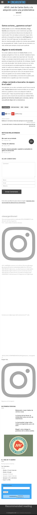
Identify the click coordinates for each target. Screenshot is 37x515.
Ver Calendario (5, 466)
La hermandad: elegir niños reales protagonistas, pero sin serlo (24, 424)
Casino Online (18, 509)
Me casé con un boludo (9, 138)
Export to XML (7, 480)
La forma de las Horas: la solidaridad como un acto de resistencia (24, 417)
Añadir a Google (7, 472)
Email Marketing (12, 496)
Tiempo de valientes (8, 144)
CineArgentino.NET (12, 512)
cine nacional (15, 107)
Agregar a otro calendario (10, 478)
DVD (22, 107)
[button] (3, 468)
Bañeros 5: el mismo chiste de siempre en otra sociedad (17, 120)
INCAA (26, 107)
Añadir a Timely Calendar (10, 470)
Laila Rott (18, 15)
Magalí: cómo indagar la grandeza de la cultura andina (24, 430)
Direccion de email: (7, 485)
